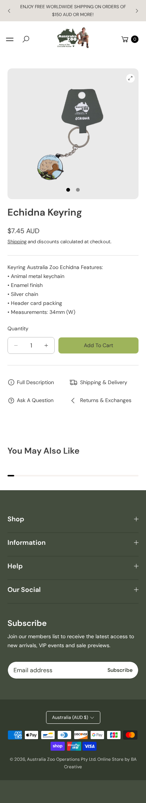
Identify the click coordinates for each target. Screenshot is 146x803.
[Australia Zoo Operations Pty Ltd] (73, 38)
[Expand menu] (9, 39)
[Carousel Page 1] (68, 189)
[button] (26, 39)
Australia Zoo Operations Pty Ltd (61, 759)
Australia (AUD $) (70, 717)
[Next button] (136, 10)
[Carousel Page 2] (78, 189)
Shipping (17, 241)
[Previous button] (9, 10)
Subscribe (120, 670)
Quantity (17, 328)
